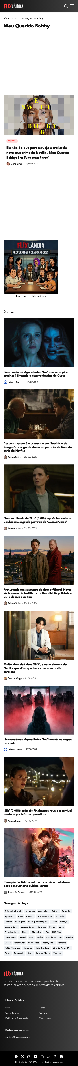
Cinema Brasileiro (45, 917)
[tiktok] (48, 1056)
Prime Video (33, 943)
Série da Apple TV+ (62, 948)
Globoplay (36, 932)
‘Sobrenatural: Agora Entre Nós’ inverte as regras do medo (38, 741)
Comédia (60, 917)
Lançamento (10, 938)
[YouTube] (35, 1056)
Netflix (40, 938)
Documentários (27, 927)
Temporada (19, 953)
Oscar (7, 943)
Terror (30, 953)
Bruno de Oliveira (17, 892)
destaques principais (37, 922)
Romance (62, 943)
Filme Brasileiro (12, 932)
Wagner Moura (43, 953)
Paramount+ (19, 943)
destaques (20, 922)
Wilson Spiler (14, 457)
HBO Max (56, 932)
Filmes (25, 932)
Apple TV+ (10, 917)
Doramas (42, 927)
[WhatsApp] (42, 1056)
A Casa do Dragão (13, 911)
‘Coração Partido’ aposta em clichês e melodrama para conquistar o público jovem (37, 884)
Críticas (8, 922)
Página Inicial (11, 18)
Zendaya (57, 953)
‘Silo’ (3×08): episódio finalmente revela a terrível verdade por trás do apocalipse (38, 812)
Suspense (28, 948)
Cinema (29, 917)
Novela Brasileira (54, 938)
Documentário (11, 927)
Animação (30, 911)
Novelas (69, 938)
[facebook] (16, 1056)
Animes (55, 911)
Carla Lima (16, 164)
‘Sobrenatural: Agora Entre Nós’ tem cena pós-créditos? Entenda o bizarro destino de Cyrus (36, 374)
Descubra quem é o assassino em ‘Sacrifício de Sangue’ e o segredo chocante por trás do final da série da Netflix (38, 447)
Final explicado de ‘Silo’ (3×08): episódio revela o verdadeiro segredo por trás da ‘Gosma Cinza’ (37, 520)
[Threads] (55, 1056)
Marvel (23, 938)
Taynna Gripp (15, 678)
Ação (20, 917)
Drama (52, 927)
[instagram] (28, 1056)
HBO (47, 932)
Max (31, 938)
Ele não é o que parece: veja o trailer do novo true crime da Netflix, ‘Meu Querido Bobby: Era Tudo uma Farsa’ (37, 152)
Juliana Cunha (15, 382)
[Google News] (61, 1056)
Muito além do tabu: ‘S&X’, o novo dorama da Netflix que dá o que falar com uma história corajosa (35, 668)
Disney (54, 922)
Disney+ (63, 922)
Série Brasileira (42, 948)
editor (61, 927)
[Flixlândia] (14, 6)
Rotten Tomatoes (12, 948)
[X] (22, 1056)
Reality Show (48, 943)
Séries (7, 953)
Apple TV (66, 911)
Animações (43, 911)
